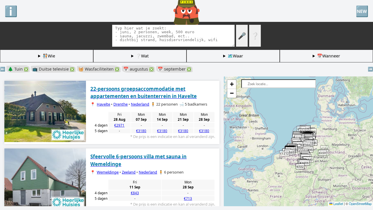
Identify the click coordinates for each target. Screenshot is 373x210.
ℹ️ (10, 11)
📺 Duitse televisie (53, 69)
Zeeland (129, 172)
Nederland (140, 104)
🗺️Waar (235, 56)
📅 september (174, 69)
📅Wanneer (328, 56)
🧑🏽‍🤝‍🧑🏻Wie (49, 56)
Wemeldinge (108, 172)
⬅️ (2, 69)
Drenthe (120, 104)
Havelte (103, 104)
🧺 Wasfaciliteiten (98, 69)
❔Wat (142, 56)
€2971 (119, 125)
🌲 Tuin (18, 69)
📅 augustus (138, 69)
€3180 (141, 131)
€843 (135, 193)
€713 (188, 198)
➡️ (370, 69)
